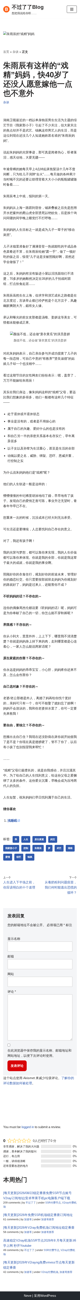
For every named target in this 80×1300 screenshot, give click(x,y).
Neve (27, 1295)
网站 (10, 974)
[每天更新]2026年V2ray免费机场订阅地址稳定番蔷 (38, 1227)
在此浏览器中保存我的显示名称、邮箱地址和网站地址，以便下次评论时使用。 (39, 1053)
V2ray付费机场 (49, 1272)
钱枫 (30, 857)
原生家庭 (39, 839)
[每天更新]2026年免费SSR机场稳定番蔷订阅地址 (38, 1215)
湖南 (70, 848)
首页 (6, 52)
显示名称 (13, 939)
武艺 (59, 848)
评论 (11, 991)
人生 (25, 839)
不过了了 (31, 1202)
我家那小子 (11, 848)
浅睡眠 (12, 820)
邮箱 (10, 956)
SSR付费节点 (53, 1202)
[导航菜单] (72, 9)
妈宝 (52, 839)
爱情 (7, 857)
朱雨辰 (38, 848)
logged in (28, 1127)
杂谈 (16, 52)
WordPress (48, 1295)
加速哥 (28, 1219)
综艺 (18, 857)
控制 (25, 848)
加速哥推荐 (47, 1219)
